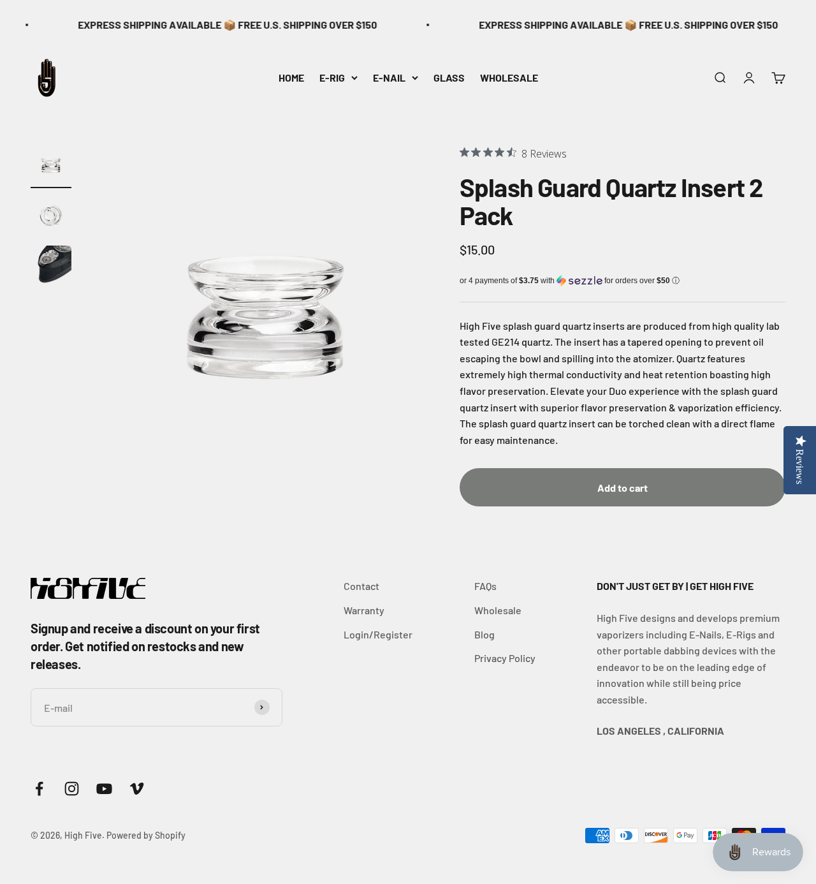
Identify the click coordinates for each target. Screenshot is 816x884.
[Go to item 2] (51, 217)
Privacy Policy (505, 658)
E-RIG (332, 77)
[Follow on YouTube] (104, 788)
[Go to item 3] (51, 268)
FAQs (485, 586)
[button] (622, 280)
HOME (291, 77)
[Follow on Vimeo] (136, 788)
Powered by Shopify (146, 835)
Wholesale (497, 610)
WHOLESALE (509, 77)
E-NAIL (389, 77)
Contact (361, 586)
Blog (484, 634)
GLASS (449, 77)
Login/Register (378, 634)
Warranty (364, 610)
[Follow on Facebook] (39, 788)
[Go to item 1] (51, 166)
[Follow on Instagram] (71, 788)
